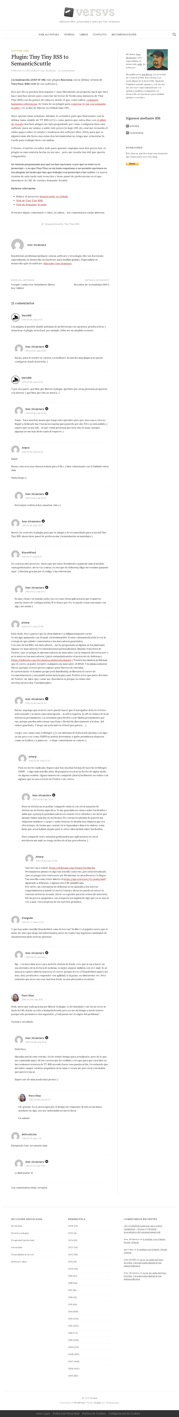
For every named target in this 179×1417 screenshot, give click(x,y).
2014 (70, 1311)
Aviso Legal (43, 1413)
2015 (70, 1304)
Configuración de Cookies (124, 1413)
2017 (70, 1290)
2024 (70, 1240)
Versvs (93, 1398)
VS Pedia (69, 34)
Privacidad (16, 1247)
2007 (70, 1361)
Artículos (134, 125)
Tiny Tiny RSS (71, 224)
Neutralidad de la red (22, 1254)
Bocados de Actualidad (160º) (91, 284)
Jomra (26, 447)
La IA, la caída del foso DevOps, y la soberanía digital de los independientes (143, 1262)
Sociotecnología (20, 1233)
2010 (70, 1340)
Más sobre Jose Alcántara (57, 263)
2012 (70, 1325)
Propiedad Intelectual (22, 1240)
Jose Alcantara (34, 346)
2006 (70, 1368)
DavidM (26, 315)
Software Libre (20, 50)
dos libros (147, 74)
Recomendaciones (124, 34)
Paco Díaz (28, 995)
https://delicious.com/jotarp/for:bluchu (72, 867)
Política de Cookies (94, 1413)
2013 (70, 1318)
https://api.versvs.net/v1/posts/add (84, 879)
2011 (70, 1332)
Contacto (100, 34)
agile (139, 64)
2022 (70, 1254)
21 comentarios (66, 70)
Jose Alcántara (49, 34)
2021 (70, 1261)
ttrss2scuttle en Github (54, 196)
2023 (70, 1247)
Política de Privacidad (66, 1413)
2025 (70, 1233)
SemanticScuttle (54, 224)
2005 (70, 1375)
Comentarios (136, 132)
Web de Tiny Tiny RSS (29, 200)
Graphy (97, 1402)
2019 (70, 1275)
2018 (70, 1283)
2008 (70, 1354)
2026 (70, 1225)
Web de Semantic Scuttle (31, 204)
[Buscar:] (174, 34)
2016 (70, 1297)
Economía (16, 1225)
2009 (70, 1347)
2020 (70, 1268)
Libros (84, 34)
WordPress (79, 1402)
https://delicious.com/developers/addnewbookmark (41, 660)
